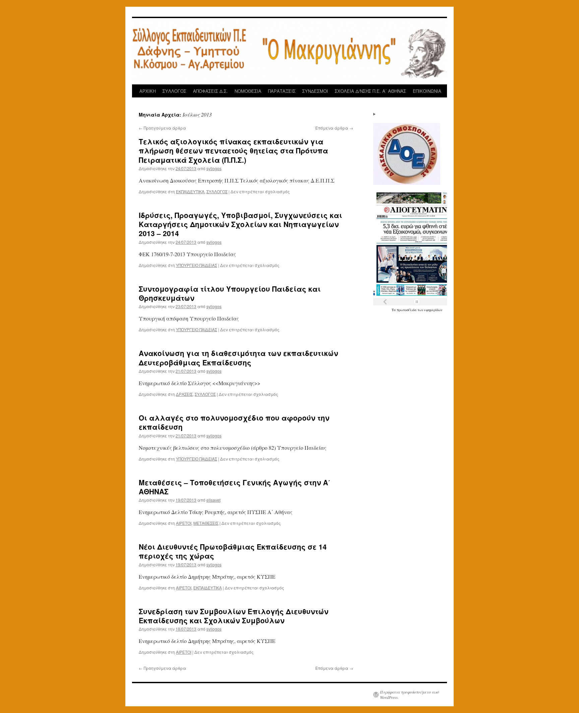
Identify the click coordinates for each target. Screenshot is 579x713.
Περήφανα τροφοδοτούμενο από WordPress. (409, 694)
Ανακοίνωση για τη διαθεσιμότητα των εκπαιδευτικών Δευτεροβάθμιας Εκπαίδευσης (238, 357)
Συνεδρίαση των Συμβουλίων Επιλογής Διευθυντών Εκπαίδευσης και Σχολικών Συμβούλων (233, 615)
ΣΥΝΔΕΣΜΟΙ (315, 91)
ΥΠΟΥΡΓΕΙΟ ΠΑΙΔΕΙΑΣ (196, 265)
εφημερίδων (433, 309)
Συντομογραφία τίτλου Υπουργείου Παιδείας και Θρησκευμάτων (230, 293)
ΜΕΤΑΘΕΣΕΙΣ (205, 523)
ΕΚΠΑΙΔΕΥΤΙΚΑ (190, 191)
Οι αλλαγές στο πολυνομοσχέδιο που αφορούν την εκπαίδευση (234, 422)
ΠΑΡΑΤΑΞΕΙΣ (282, 91)
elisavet (213, 500)
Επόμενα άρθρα (334, 128)
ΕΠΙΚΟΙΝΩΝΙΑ (427, 91)
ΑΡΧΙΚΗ (147, 91)
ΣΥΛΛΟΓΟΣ (174, 91)
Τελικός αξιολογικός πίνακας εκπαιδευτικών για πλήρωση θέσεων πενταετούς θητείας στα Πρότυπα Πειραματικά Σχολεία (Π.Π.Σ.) (233, 150)
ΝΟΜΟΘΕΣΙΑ (248, 91)
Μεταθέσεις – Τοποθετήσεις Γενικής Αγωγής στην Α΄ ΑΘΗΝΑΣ (234, 486)
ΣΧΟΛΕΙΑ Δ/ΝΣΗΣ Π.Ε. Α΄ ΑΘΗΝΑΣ (370, 91)
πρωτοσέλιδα (407, 309)
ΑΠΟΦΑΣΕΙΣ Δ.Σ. (210, 91)
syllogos (213, 168)
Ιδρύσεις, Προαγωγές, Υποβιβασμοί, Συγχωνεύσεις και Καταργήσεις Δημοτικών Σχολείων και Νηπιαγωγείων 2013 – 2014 (240, 224)
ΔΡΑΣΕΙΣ (184, 394)
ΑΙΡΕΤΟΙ (183, 523)
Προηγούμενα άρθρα (162, 128)
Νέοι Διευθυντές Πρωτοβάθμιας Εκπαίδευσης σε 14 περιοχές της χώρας (233, 551)
